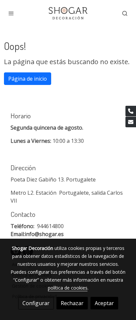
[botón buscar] (125, 13)
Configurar (36, 303)
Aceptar (104, 303)
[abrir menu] (11, 13)
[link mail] (130, 122)
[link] (68, 13)
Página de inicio (27, 78)
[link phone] (130, 111)
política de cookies (67, 288)
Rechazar (72, 303)
